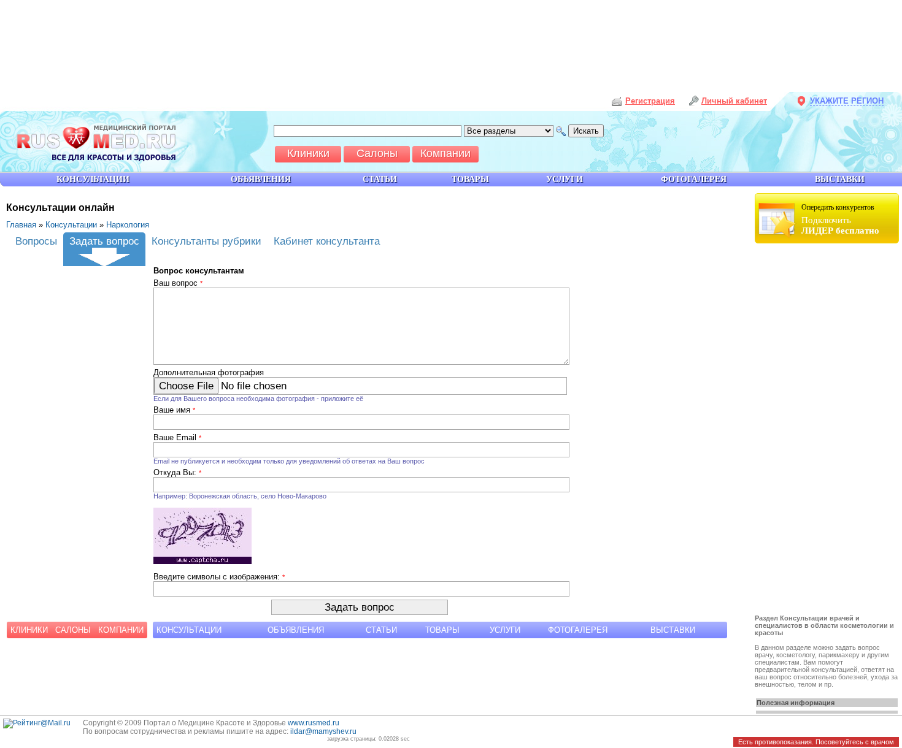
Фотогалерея (577, 630)
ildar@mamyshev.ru (323, 731)
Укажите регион (847, 100)
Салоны (73, 630)
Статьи (381, 630)
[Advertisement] (828, 430)
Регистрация (650, 100)
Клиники (29, 630)
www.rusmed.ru (313, 723)
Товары (442, 630)
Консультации (71, 224)
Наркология (127, 224)
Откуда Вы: (177, 472)
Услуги (505, 630)
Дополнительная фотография (208, 372)
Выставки (672, 630)
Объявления (296, 630)
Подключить (840, 219)
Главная (21, 224)
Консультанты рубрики (206, 241)
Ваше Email (177, 437)
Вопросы (36, 241)
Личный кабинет (734, 100)
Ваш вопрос (177, 283)
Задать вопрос (104, 241)
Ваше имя (174, 409)
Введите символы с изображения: (219, 576)
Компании (121, 630)
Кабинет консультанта (327, 241)
